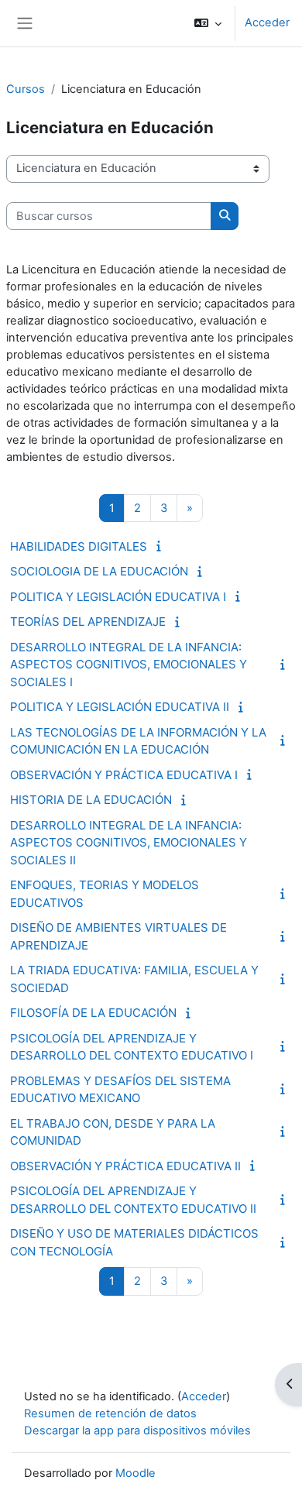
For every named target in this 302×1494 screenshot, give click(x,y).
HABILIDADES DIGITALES (78, 546)
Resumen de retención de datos (110, 1413)
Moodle (135, 1473)
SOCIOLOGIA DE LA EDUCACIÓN (99, 571)
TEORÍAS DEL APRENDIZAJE (88, 621)
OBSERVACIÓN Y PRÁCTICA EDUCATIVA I (124, 775)
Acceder (267, 22)
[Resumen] (161, 546)
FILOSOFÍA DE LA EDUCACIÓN (93, 1012)
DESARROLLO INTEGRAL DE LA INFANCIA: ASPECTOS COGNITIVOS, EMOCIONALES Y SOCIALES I (128, 664)
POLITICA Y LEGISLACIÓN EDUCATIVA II (119, 706)
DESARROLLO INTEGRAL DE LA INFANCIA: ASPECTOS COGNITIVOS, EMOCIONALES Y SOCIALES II (128, 842)
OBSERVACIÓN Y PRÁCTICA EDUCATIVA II (125, 1166)
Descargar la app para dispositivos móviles (137, 1430)
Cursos (25, 89)
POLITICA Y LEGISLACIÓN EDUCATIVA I (118, 596)
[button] (208, 23)
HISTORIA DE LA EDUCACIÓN (91, 799)
